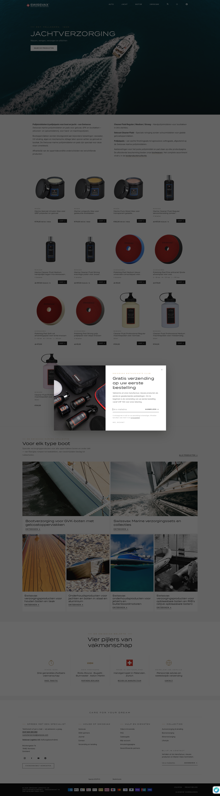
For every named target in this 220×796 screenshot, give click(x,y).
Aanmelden (150, 409)
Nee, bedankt (119, 422)
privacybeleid (135, 418)
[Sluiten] (161, 369)
